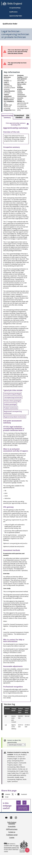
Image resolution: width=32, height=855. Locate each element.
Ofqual (19, 86)
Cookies (11, 837)
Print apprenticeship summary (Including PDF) (15, 124)
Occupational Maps (15, 8)
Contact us (11, 832)
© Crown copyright (22, 850)
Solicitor (19, 99)
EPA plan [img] (27, 116)
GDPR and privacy (11, 829)
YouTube (6, 817)
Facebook (24, 794)
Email (6, 797)
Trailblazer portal (11, 835)
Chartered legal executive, (21, 97)
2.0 (6, 716)
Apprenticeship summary (7, 116)
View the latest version (15, 53)
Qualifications (13, 12)
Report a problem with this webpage (22, 808)
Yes (18, 802)
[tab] (7, 116)
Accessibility (12, 826)
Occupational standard (19, 116)
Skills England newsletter (11, 823)
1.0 (6, 725)
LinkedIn (7, 794)
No (24, 802)
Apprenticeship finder (15, 16)
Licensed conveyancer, (21, 93)
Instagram (15, 817)
